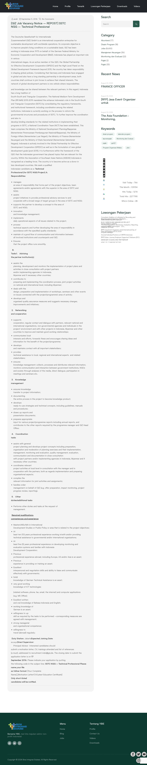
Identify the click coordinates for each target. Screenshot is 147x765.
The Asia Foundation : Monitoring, (115, 117)
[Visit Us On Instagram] (138, 760)
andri (15, 19)
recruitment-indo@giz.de (42, 653)
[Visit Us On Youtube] (144, 754)
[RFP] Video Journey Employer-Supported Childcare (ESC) (120, 237)
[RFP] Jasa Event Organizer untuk (118, 101)
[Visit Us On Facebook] (133, 754)
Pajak (103, 60)
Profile (67, 6)
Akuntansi (105, 40)
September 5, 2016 (29, 19)
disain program (108, 134)
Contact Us (95, 733)
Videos (137, 6)
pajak (104, 143)
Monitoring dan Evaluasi (111, 56)
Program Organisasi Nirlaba (112, 148)
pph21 (113, 143)
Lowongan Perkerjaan (100, 6)
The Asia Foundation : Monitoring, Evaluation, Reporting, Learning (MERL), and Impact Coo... (119, 225)
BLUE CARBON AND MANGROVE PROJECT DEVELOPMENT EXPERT (115, 223)
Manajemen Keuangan (111, 52)
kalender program (124, 134)
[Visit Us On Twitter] (138, 754)
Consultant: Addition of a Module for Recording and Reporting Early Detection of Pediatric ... (118, 218)
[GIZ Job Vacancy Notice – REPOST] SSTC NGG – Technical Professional (38, 25)
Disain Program (107, 44)
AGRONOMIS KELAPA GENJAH (111, 220)
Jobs (103, 48)
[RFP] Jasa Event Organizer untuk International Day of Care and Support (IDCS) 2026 (118, 230)
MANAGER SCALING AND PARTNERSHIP (114, 240)
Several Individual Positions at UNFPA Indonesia (116, 235)
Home (55, 6)
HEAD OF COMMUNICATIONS (111, 242)
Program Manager (107, 232)
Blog (62, 733)
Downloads (122, 6)
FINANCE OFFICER (113, 86)
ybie (128, 148)
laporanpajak (107, 139)
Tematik (80, 6)
